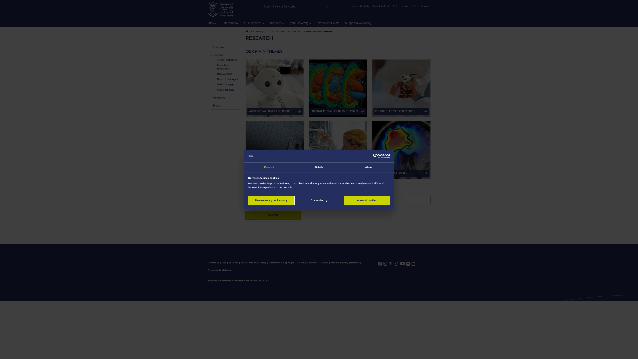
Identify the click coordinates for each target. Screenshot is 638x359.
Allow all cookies (367, 200)
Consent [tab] (269, 167)
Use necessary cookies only (271, 200)
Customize (317, 200)
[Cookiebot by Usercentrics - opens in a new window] (375, 156)
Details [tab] (319, 167)
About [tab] (368, 167)
